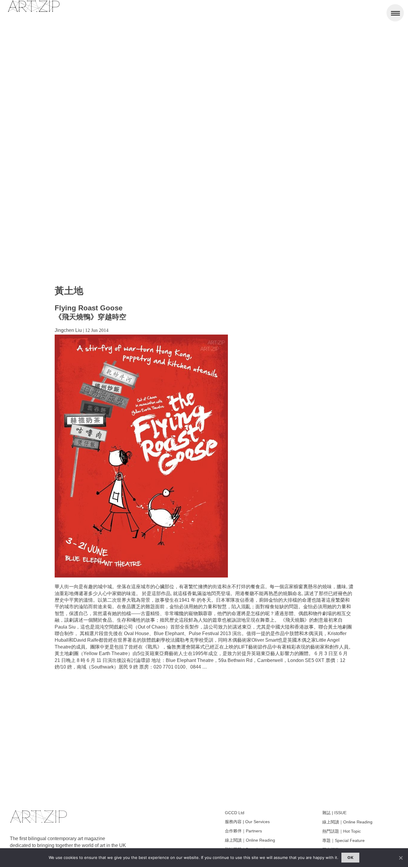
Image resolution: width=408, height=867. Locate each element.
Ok (350, 857)
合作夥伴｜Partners (243, 830)
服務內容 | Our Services (247, 821)
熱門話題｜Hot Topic (341, 831)
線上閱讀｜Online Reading (250, 840)
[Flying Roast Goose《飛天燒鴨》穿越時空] (141, 575)
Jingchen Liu (68, 330)
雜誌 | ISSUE (334, 812)
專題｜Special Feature (343, 840)
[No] (401, 858)
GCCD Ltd (234, 812)
